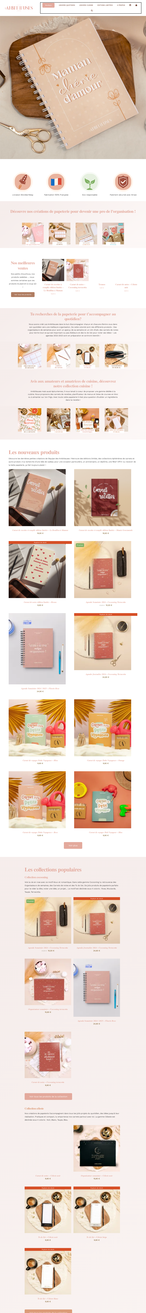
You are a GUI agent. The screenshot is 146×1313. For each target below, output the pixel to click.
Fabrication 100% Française (56, 195)
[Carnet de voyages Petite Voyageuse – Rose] (37, 772)
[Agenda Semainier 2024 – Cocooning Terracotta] (102, 542)
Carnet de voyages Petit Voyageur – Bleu (105, 832)
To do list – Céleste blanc (48, 1298)
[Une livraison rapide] (22, 171)
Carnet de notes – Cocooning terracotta (48, 1082)
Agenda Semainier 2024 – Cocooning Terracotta (106, 601)
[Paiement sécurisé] (123, 171)
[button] (92, 10)
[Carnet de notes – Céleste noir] (48, 1126)
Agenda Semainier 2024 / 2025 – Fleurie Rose (40, 688)
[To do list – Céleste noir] (48, 1188)
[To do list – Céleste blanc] (48, 1249)
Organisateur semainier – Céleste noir (96, 1175)
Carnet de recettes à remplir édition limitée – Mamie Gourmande (106, 530)
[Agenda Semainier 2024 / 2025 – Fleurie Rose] (37, 614)
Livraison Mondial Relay (22, 195)
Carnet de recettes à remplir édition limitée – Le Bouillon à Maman (126, 287)
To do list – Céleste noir (48, 1236)
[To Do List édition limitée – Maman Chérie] (77, 260)
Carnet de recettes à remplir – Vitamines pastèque (102, 287)
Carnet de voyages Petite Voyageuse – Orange (105, 760)
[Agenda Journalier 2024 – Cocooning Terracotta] (102, 614)
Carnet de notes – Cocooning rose (53, 286)
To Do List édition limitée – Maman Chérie (77, 286)
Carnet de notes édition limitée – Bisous (40, 601)
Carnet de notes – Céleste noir (47, 1175)
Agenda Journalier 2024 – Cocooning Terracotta (106, 674)
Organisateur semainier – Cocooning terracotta (48, 1009)
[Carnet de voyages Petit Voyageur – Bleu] (102, 772)
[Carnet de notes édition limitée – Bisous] (37, 542)
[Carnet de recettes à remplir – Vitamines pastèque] (102, 260)
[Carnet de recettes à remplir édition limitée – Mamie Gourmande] (102, 470)
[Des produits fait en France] (56, 171)
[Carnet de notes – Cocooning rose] (53, 260)
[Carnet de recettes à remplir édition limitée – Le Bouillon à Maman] (126, 260)
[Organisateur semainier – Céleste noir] (96, 1126)
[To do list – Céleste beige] (96, 1188)
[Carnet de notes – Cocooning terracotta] (48, 1033)
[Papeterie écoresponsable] (89, 171)
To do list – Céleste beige (97, 1236)
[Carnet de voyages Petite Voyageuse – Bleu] (37, 701)
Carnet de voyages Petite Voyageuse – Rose (40, 832)
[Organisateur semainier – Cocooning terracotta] (48, 960)
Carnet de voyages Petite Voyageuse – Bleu (40, 760)
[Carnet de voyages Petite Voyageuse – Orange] (102, 701)
